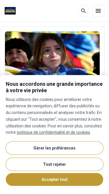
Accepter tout (55, 179)
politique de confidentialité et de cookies (53, 132)
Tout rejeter (54, 164)
